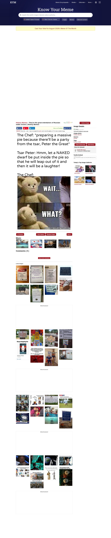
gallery (40, 131)
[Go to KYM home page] (13, 3)
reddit (79, 142)
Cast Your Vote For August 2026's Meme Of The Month (55, 28)
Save (26, 128)
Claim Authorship (80, 144)
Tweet (32, 128)
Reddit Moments (81, 149)
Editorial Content (82, 19)
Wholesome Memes (89, 184)
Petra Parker (77, 173)
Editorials (82, 2)
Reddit (75, 138)
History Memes (21, 123)
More (90, 2)
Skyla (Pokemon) (89, 173)
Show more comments (44, 258)
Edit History (91, 144)
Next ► (69, 234)
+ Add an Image (85, 123)
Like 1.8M (68, 128)
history (75, 142)
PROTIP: (18, 131)
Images (65, 19)
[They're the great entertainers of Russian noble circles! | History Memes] (44, 181)
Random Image (51, 234)
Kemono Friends (77, 184)
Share (19, 128)
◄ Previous (20, 234)
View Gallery (40, 234)
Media (73, 2)
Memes (72, 19)
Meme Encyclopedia (62, 2)
